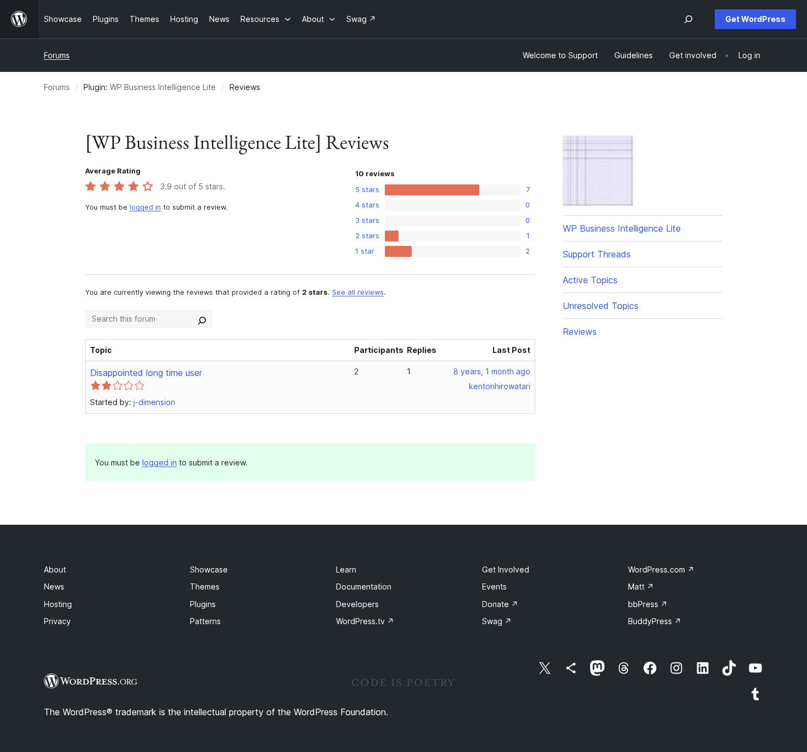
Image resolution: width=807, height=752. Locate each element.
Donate (500, 604)
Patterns (205, 621)
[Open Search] (688, 19)
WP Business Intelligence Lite (163, 87)
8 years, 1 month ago (491, 371)
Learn (346, 569)
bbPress (648, 604)
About (55, 569)
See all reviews (358, 292)
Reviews (580, 331)
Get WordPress (755, 19)
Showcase (209, 569)
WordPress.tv (365, 621)
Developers (357, 604)
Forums (57, 55)
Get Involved (505, 569)
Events (494, 586)
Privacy (57, 621)
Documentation (363, 586)
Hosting (58, 604)
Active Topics (590, 279)
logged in (145, 207)
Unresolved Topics (600, 305)
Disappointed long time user (146, 372)
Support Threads (597, 254)
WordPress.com (661, 569)
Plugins (203, 604)
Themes (205, 586)
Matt (641, 586)
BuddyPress (654, 621)
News (54, 586)
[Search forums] (202, 319)
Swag (497, 621)
